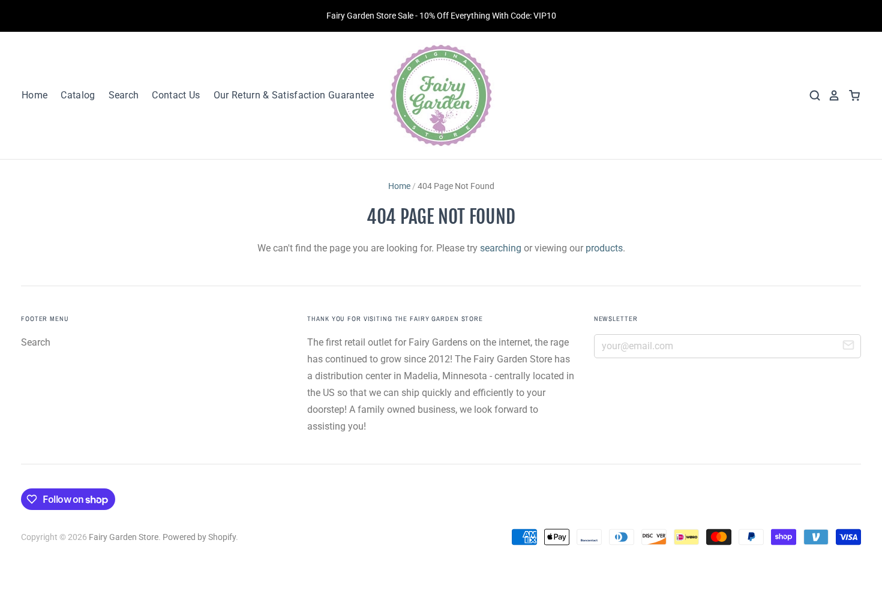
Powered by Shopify (199, 537)
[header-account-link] (830, 95)
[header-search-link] (811, 95)
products (604, 248)
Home (34, 95)
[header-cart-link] (850, 95)
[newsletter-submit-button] (848, 347)
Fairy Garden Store (123, 537)
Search (124, 95)
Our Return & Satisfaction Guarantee (294, 95)
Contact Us (176, 95)
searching (500, 248)
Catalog (78, 95)
